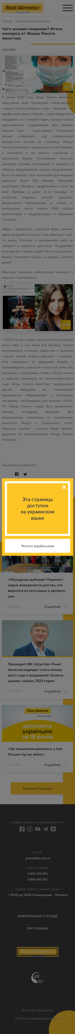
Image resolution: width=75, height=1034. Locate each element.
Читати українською (37, 546)
